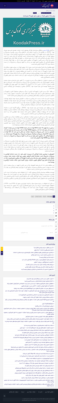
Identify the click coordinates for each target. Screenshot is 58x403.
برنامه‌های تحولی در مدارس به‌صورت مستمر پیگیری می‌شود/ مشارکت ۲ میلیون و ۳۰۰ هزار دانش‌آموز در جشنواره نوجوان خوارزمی (29, 313)
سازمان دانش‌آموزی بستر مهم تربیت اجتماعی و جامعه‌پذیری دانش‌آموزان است (36, 295)
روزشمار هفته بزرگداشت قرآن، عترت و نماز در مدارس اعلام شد (39, 264)
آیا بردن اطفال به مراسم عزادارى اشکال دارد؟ (43, 247)
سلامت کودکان (38, 196)
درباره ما (22, 392)
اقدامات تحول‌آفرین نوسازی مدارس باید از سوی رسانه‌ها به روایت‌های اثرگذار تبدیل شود (34, 335)
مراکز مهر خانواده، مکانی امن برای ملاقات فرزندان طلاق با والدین (39, 267)
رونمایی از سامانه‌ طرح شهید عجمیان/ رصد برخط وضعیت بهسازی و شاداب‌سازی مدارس (34, 361)
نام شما (51, 232)
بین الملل (47, 10)
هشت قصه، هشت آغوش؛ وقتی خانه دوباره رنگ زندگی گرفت (39, 375)
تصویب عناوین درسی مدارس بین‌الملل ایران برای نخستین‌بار (40, 279)
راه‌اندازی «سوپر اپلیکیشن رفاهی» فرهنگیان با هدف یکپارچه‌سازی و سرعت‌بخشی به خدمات (33, 252)
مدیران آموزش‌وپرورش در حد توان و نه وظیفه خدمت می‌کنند (39, 358)
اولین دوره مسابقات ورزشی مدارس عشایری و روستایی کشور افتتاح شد (37, 332)
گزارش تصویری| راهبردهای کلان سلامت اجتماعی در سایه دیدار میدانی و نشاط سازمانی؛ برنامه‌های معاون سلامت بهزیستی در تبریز (29, 350)
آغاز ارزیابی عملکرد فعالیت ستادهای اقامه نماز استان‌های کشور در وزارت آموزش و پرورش (34, 373)
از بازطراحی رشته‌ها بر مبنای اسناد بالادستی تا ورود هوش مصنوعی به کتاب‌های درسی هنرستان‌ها (32, 347)
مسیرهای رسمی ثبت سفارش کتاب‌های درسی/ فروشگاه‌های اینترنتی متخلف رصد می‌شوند (33, 288)
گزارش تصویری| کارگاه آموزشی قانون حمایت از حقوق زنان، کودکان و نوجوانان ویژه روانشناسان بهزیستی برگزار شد (29, 300)
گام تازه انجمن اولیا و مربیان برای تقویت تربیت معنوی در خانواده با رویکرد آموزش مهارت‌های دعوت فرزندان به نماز (29, 322)
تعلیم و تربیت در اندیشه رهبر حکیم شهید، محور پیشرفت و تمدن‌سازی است (36, 356)
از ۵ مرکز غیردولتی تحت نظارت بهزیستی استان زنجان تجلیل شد (39, 365)
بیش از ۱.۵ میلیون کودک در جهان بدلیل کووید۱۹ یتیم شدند (39, 16)
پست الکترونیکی (24, 232)
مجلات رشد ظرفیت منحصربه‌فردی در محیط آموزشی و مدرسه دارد (38, 325)
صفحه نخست (52, 10)
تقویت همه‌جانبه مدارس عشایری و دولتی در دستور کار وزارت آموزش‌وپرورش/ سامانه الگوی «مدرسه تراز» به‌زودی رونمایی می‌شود (29, 381)
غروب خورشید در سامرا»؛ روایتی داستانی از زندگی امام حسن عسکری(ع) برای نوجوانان (34, 368)
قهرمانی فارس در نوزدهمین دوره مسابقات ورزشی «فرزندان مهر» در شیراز (37, 378)
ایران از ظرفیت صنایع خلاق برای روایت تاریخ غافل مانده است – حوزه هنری (36, 328)
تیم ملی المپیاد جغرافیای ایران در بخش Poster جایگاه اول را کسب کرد (37, 260)
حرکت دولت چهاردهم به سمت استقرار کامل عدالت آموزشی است (38, 340)
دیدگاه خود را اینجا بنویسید (47, 225)
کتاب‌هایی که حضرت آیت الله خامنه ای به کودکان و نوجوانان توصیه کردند (37, 269)
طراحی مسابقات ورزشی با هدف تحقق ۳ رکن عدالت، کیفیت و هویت (38, 297)
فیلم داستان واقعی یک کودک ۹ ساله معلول (43, 250)
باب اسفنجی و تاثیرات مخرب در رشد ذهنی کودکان (42, 255)
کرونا (32, 196)
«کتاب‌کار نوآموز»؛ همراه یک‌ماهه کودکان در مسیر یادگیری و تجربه (39, 281)
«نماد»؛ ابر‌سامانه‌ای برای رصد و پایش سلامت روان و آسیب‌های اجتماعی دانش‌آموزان (34, 370)
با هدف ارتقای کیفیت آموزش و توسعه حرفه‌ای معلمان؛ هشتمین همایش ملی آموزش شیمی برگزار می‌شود (30, 319)
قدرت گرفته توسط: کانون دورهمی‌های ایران (29, 400)
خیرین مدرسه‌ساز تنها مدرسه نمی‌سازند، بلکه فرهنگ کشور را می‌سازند (38, 353)
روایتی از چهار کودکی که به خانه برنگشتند (44, 306)
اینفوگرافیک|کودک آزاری (47, 303)
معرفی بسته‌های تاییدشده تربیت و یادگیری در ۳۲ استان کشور (39, 342)
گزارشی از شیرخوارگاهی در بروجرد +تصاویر (43, 262)
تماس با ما (40, 392)
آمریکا (44, 196)
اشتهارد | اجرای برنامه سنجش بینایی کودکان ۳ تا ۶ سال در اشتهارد (39, 345)
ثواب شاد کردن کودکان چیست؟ (46, 257)
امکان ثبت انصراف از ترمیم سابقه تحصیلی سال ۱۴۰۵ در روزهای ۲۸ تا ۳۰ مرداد (36, 363)
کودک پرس (46, 50)
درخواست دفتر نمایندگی (13, 392)
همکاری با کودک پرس (49, 392)
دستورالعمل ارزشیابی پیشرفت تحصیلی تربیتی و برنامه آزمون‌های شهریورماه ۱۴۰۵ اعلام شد (33, 337)
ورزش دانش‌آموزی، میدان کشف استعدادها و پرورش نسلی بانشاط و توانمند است (35, 330)
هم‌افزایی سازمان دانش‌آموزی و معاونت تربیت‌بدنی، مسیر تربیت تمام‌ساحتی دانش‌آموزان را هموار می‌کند (30, 283)
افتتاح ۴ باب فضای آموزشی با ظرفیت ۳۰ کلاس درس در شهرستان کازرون (37, 286)
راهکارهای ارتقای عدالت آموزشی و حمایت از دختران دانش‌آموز (39, 316)
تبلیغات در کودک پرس (31, 392)
